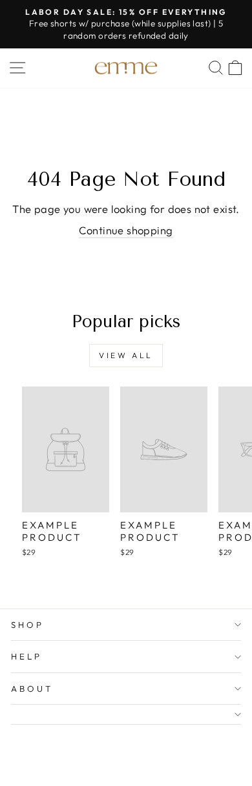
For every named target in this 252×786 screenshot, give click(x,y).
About (32, 688)
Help (26, 656)
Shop (27, 625)
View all (126, 355)
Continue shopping (126, 230)
